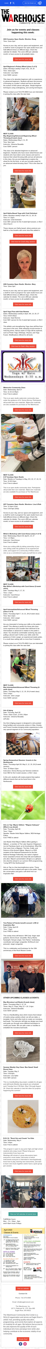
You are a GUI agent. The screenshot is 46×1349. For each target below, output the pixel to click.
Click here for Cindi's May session (23, 242)
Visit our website (23, 1288)
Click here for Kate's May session (23, 346)
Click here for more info (23, 59)
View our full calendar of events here (23, 1214)
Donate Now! (23, 1339)
